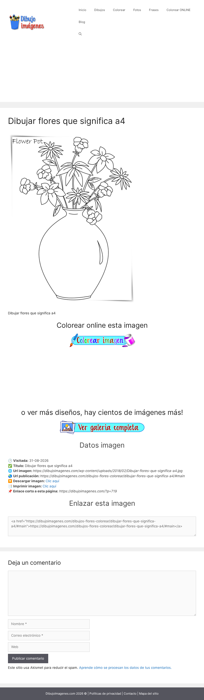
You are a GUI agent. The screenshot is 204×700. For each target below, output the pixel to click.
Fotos (137, 10)
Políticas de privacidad (105, 693)
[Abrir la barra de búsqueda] (80, 34)
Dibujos (99, 10)
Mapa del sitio (149, 693)
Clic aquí (52, 481)
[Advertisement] (102, 74)
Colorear (119, 10)
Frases (154, 10)
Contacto (130, 693)
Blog (82, 22)
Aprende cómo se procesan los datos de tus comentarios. (125, 668)
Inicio (82, 10)
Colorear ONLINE (178, 10)
